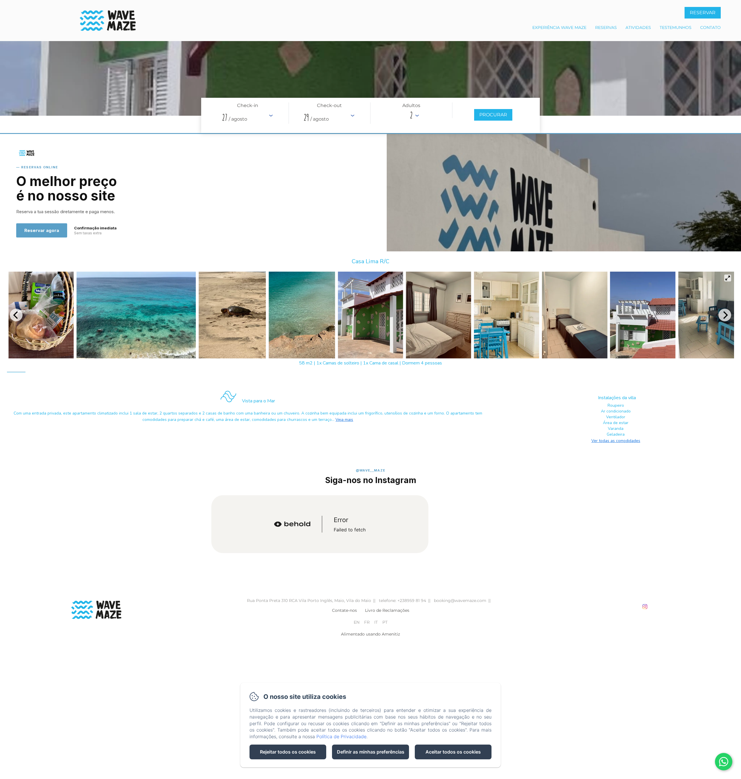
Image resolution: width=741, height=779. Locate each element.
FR (367, 622)
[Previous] (16, 315)
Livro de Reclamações (387, 610)
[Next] (724, 315)
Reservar (703, 12)
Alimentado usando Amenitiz (370, 634)
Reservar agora (41, 230)
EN (357, 622)
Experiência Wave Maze (559, 27)
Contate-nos (344, 610)
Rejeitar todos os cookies (288, 752)
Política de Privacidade (341, 736)
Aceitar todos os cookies (453, 752)
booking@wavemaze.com (460, 600)
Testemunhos (676, 27)
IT (376, 622)
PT (385, 622)
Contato (710, 27)
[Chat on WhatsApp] (723, 761)
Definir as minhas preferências (370, 752)
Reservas (606, 27)
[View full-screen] (727, 278)
